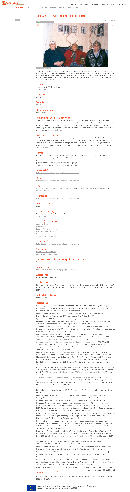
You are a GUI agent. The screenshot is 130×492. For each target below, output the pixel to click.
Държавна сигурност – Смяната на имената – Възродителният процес (66, 342)
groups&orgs (33, 7)
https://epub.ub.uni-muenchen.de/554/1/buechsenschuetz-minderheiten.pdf (78, 372)
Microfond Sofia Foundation (46, 252)
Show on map (41, 89)
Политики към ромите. (68, 352)
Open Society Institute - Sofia (47, 254)
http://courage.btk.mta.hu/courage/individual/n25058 (98, 21)
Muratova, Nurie (41, 226)
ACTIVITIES (84, 4)
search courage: (20, 15)
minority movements (100, 188)
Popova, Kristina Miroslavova (46, 234)
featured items (65, 7)
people (44, 7)
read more (52, 79)
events (53, 7)
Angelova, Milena (42, 224)
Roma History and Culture (45, 262)
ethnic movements (84, 188)
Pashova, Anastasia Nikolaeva (46, 229)
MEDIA (102, 4)
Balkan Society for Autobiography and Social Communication (57, 173)
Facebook (117, 4)
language (122, 4)
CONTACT (110, 4)
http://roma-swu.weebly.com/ (47, 105)
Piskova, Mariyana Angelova (45, 231)
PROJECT (74, 4)
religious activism (42, 191)
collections (19, 7)
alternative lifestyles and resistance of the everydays (57, 188)
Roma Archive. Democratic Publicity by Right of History (55, 270)
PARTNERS (94, 4)
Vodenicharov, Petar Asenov (46, 236)
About (76, 7)
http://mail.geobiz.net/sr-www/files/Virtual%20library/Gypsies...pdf (75, 436)
